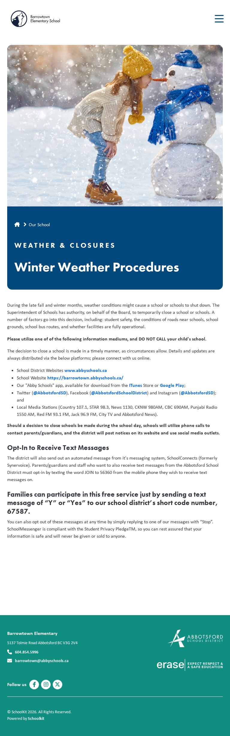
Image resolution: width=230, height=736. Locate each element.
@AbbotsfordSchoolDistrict (119, 392)
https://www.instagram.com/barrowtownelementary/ (46, 684)
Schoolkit (36, 718)
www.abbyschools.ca (85, 370)
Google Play (172, 385)
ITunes (135, 385)
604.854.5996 (26, 652)
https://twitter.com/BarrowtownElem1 (57, 684)
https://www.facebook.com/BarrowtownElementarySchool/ (34, 684)
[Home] (43, 19)
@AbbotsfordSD (49, 392)
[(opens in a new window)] (195, 638)
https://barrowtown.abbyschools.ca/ (85, 377)
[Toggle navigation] (219, 19)
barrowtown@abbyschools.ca (42, 660)
